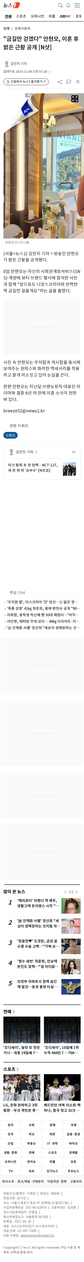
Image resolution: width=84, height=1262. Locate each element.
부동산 (31, 1144)
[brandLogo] (11, 5)
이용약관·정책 (57, 1182)
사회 (31, 1125)
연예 (6, 28)
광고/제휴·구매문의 (30, 1182)
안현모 (10, 435)
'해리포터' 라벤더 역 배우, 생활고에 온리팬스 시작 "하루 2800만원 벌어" (38, 906)
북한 (52, 1134)
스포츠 (9, 1069)
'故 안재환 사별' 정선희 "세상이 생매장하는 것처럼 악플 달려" (38, 926)
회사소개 (8, 1182)
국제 (73, 1125)
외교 (31, 1134)
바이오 (73, 1144)
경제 (52, 1125)
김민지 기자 (19, 64)
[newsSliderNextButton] (77, 892)
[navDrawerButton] (77, 5)
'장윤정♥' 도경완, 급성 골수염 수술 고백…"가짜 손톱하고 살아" (38, 946)
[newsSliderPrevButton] (65, 892)
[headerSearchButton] (60, 5)
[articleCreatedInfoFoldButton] (49, 72)
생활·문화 (10, 1153)
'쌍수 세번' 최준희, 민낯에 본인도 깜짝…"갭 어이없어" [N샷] (38, 966)
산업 (10, 1144)
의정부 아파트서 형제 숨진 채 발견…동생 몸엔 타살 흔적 (37, 987)
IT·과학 (52, 1144)
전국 (10, 1134)
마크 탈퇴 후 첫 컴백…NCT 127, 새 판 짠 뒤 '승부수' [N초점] (33, 468)
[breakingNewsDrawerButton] (68, 5)
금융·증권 (73, 1134)
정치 (10, 1125)
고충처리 (76, 1182)
